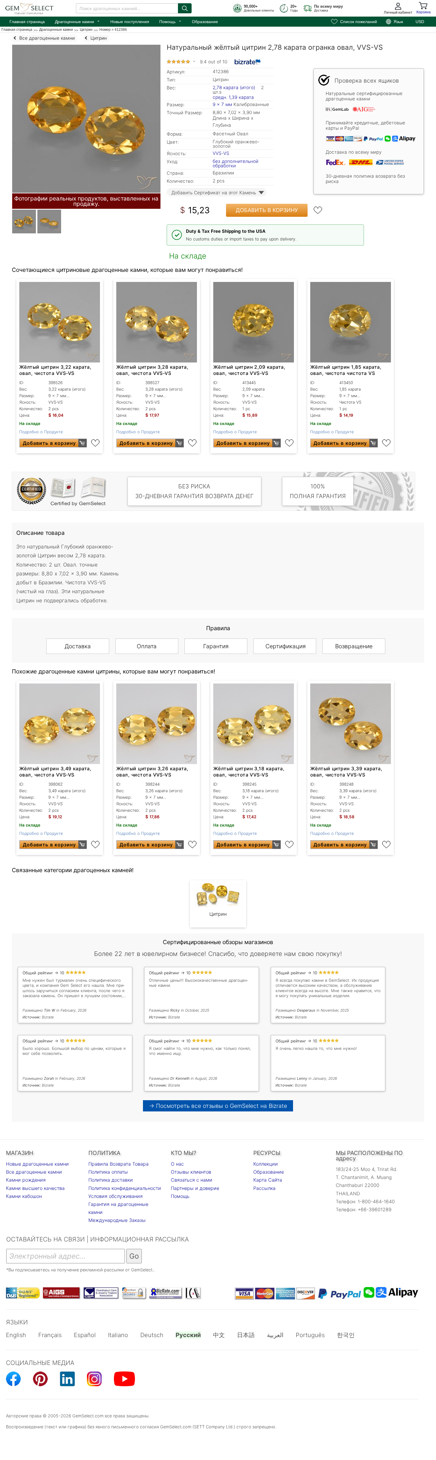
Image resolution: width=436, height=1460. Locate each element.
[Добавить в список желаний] (318, 210)
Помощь (170, 21)
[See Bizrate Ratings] (248, 62)
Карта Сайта (267, 1180)
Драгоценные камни (77, 21)
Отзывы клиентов (191, 1172)
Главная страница (27, 21)
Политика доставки (110, 1180)
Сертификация (285, 646)
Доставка (78, 646)
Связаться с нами (191, 1180)
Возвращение (354, 646)
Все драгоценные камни (34, 1172)
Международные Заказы (117, 1220)
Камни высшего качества (35, 1188)
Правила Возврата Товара (118, 1164)
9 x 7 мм (222, 104)
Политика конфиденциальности (124, 1188)
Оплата (147, 646)
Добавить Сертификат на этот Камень (213, 192)
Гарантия (216, 646)
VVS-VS (221, 153)
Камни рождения (26, 1180)
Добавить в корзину (267, 210)
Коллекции (265, 1164)
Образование (205, 21)
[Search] (185, 8)
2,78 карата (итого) (234, 87)
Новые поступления (129, 21)
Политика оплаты (108, 1172)
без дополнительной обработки (235, 163)
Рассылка (264, 1188)
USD (420, 21)
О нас (177, 1164)
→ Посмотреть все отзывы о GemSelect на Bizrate (218, 1105)
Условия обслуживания (115, 1196)
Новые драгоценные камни (37, 1164)
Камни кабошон (24, 1196)
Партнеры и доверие (195, 1188)
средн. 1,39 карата (233, 97)
